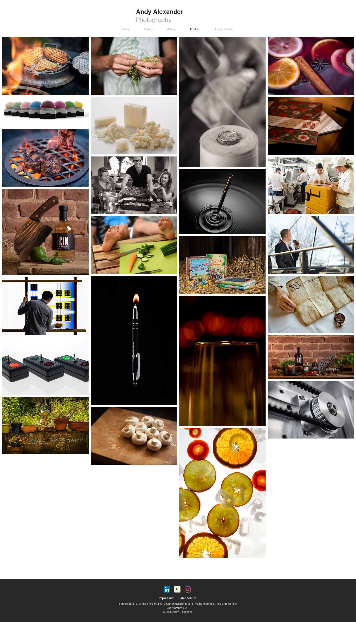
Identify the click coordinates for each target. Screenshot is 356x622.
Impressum (166, 598)
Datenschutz (187, 598)
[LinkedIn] (167, 589)
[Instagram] (188, 589)
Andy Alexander (159, 11)
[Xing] (177, 589)
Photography (153, 20)
